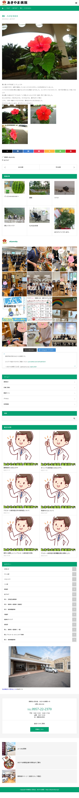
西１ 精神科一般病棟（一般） (39, 629)
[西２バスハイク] (14, 215)
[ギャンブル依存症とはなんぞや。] (58, 448)
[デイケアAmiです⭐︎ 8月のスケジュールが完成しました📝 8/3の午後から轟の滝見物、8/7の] (39, 309)
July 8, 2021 (33, 366)
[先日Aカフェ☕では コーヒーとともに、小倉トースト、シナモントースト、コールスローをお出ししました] (39, 334)
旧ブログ (12, 19)
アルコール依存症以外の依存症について (17, 510)
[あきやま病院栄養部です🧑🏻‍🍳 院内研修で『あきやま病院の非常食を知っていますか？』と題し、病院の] (14, 259)
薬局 (30, 197)
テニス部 (39, 574)
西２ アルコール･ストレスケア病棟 (39, 634)
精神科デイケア (39, 619)
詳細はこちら (39, 729)
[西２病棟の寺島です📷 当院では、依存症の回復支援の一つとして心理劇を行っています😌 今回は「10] (64, 284)
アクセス (6, 398)
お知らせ (39, 569)
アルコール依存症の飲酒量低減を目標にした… (56, 553)
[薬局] (39, 188)
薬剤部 (39, 624)
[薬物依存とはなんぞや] (21, 448)
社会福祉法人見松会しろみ (9, 689)
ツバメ (56, 197)
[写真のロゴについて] (58, 491)
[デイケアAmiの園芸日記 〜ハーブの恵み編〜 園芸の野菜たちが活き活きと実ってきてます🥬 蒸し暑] (64, 259)
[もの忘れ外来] (39, 215)
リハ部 (39, 584)
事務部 (39, 589)
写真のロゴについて (47, 510)
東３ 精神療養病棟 (39, 609)
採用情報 (6, 404)
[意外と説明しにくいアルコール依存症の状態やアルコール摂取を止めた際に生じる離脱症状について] (21, 534)
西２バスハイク (9, 225)
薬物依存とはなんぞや (11, 468)
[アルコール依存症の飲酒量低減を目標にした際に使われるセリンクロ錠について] (58, 534)
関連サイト (7, 393)
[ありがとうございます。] (64, 218)
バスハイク (39, 579)
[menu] (76, 3)
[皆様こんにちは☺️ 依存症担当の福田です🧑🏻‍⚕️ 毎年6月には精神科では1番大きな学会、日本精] (64, 334)
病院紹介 (6, 382)
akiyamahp (11, 157)
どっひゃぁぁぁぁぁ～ (11, 196)
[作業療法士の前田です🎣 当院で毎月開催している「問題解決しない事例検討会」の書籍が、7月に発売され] (14, 309)
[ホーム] (2, 8)
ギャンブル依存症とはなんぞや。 (52, 468)
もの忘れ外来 (33, 226)
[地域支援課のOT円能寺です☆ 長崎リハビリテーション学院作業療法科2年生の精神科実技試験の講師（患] (39, 284)
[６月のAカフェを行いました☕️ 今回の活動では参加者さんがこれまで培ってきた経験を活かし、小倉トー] (14, 334)
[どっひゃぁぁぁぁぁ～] (14, 187)
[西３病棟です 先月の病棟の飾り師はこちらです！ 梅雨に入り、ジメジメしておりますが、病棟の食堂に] (64, 309)
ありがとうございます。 (62, 232)
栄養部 (39, 614)
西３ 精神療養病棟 (39, 639)
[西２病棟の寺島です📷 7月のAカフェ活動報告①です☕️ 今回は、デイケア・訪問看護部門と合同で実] (14, 284)
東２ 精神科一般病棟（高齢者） (39, 604)
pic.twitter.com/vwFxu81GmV (37, 361)
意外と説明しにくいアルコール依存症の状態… (18, 553)
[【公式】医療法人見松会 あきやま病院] (14, 3)
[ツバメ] (64, 188)
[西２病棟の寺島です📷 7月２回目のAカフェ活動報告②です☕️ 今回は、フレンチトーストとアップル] (39, 259)
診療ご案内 (7, 387)
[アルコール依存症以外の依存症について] (21, 491)
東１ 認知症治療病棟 (39, 599)
